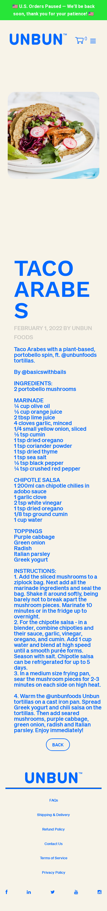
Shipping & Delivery (53, 814)
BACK (58, 745)
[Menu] (93, 40)
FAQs (53, 800)
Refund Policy (53, 829)
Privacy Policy (53, 872)
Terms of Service (53, 858)
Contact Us (53, 843)
